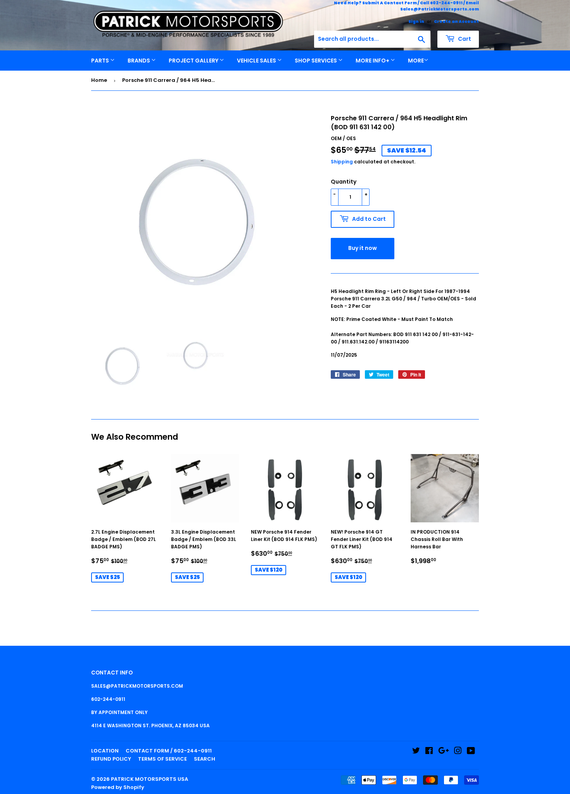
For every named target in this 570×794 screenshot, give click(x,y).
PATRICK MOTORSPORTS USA (149, 779)
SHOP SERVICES (316, 60)
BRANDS (139, 60)
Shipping (342, 161)
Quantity (343, 181)
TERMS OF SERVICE (162, 759)
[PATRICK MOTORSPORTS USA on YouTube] (471, 752)
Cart (464, 39)
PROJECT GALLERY (194, 60)
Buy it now (362, 248)
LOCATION (105, 750)
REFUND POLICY (111, 759)
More (416, 60)
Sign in (416, 21)
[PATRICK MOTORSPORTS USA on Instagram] (458, 752)
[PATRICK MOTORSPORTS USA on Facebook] (429, 752)
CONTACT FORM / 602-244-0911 (169, 750)
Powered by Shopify (117, 787)
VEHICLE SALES (257, 60)
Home (99, 80)
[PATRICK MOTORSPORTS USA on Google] (443, 752)
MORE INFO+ (373, 60)
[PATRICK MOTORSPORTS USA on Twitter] (416, 752)
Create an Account (456, 21)
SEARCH (204, 759)
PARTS (100, 60)
